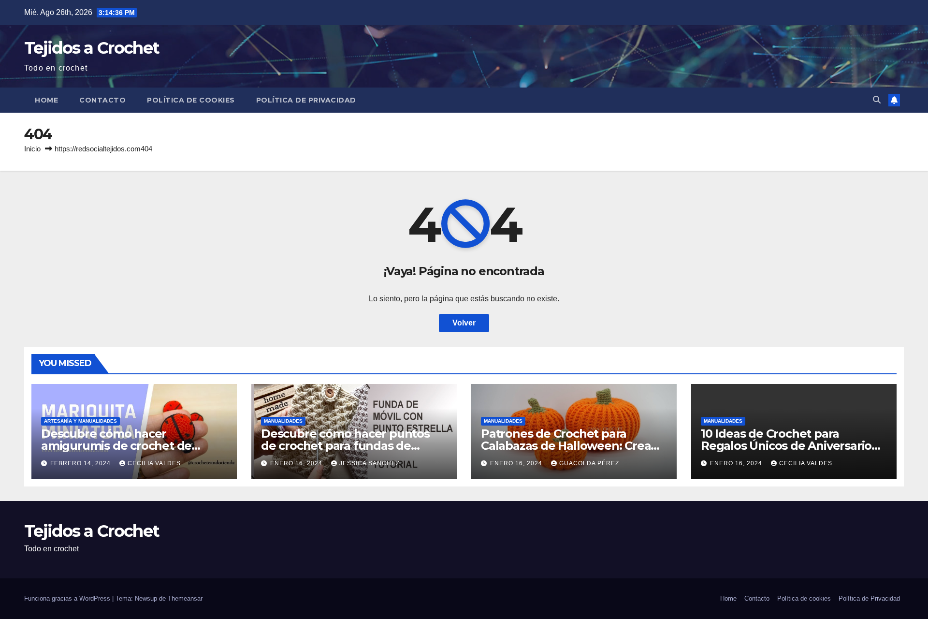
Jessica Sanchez (369, 463)
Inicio (32, 149)
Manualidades (283, 421)
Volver (464, 323)
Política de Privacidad (306, 100)
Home (46, 100)
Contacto (102, 100)
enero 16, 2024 (297, 463)
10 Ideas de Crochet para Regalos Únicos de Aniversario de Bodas (786, 446)
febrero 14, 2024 (81, 463)
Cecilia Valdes (154, 463)
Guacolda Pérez (589, 463)
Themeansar (185, 598)
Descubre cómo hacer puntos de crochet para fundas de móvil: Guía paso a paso (345, 446)
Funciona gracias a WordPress (68, 598)
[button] (877, 100)
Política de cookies (191, 100)
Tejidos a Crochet (91, 48)
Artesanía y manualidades (80, 421)
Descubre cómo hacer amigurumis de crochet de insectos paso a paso (116, 446)
